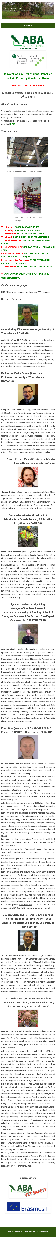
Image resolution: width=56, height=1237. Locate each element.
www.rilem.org (25, 905)
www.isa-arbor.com (41, 908)
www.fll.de (23, 901)
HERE (12, 124)
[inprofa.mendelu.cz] (28, 18)
